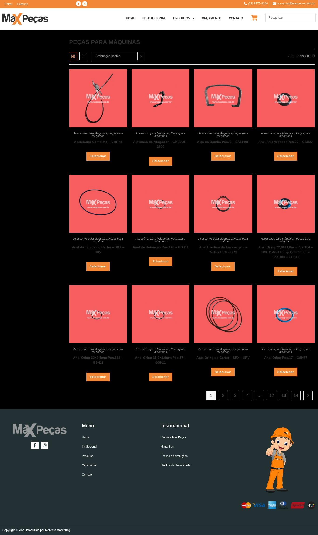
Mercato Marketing (57, 530)
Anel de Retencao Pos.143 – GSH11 (161, 247)
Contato (236, 18)
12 (297, 56)
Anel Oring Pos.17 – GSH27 (285, 357)
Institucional (154, 18)
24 (302, 56)
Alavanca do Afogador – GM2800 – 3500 (160, 144)
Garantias (167, 446)
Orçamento (211, 18)
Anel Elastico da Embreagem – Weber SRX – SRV (223, 249)
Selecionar (98, 156)
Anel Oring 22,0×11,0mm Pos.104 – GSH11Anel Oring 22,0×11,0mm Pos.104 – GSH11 (285, 252)
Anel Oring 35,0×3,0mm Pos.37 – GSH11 (160, 360)
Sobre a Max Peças (173, 437)
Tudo (311, 56)
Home (130, 18)
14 (296, 395)
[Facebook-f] (78, 3)
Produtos (181, 18)
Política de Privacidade (175, 465)
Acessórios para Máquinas (90, 133)
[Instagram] (84, 3)
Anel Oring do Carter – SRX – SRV (223, 357)
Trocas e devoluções (174, 456)
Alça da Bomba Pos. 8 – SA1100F (223, 142)
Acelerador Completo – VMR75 (98, 142)
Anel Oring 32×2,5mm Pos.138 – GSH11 (98, 360)
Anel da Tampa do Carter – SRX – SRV (98, 249)
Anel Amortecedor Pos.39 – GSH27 (285, 142)
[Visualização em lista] (83, 56)
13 (283, 395)
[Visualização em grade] (73, 56)
